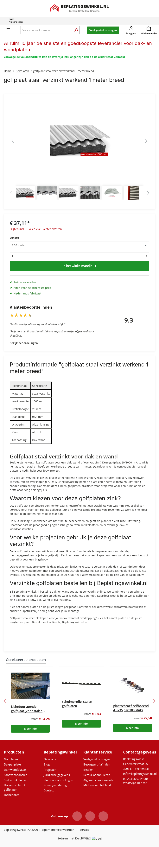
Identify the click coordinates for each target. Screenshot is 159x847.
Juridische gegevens (57, 775)
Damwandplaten (15, 769)
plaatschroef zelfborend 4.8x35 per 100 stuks (131, 708)
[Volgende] (146, 141)
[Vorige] (13, 141)
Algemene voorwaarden (99, 780)
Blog (47, 764)
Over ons (50, 759)
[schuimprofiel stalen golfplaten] (81, 683)
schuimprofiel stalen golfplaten (77, 703)
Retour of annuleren (96, 775)
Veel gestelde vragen (103, 30)
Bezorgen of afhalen (96, 764)
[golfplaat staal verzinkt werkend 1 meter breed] (79, 141)
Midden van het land (97, 785)
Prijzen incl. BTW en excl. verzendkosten (36, 229)
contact (85, 830)
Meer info (30, 728)
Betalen (88, 769)
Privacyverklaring (55, 785)
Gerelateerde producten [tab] (26, 659)
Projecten (50, 769)
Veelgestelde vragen (96, 759)
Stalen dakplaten (15, 780)
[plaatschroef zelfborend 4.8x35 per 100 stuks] (132, 685)
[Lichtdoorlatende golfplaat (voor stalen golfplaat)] (30, 686)
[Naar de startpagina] (79, 8)
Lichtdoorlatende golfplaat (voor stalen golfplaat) (26, 709)
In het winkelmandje (77, 266)
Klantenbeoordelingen (58, 780)
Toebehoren (12, 795)
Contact (49, 790)
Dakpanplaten (13, 764)
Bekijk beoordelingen (24, 343)
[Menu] (8, 29)
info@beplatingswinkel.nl (140, 774)
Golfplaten (11, 759)
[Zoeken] (76, 30)
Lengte (14, 237)
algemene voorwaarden (58, 830)
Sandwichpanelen (15, 775)
